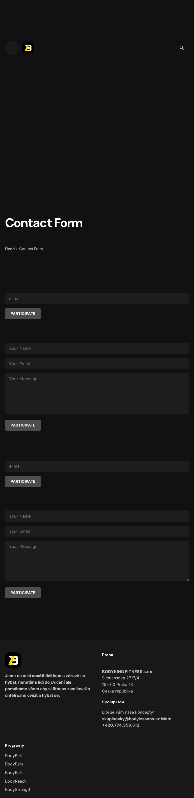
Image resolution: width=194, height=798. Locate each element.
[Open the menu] (12, 48)
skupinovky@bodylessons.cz (131, 718)
